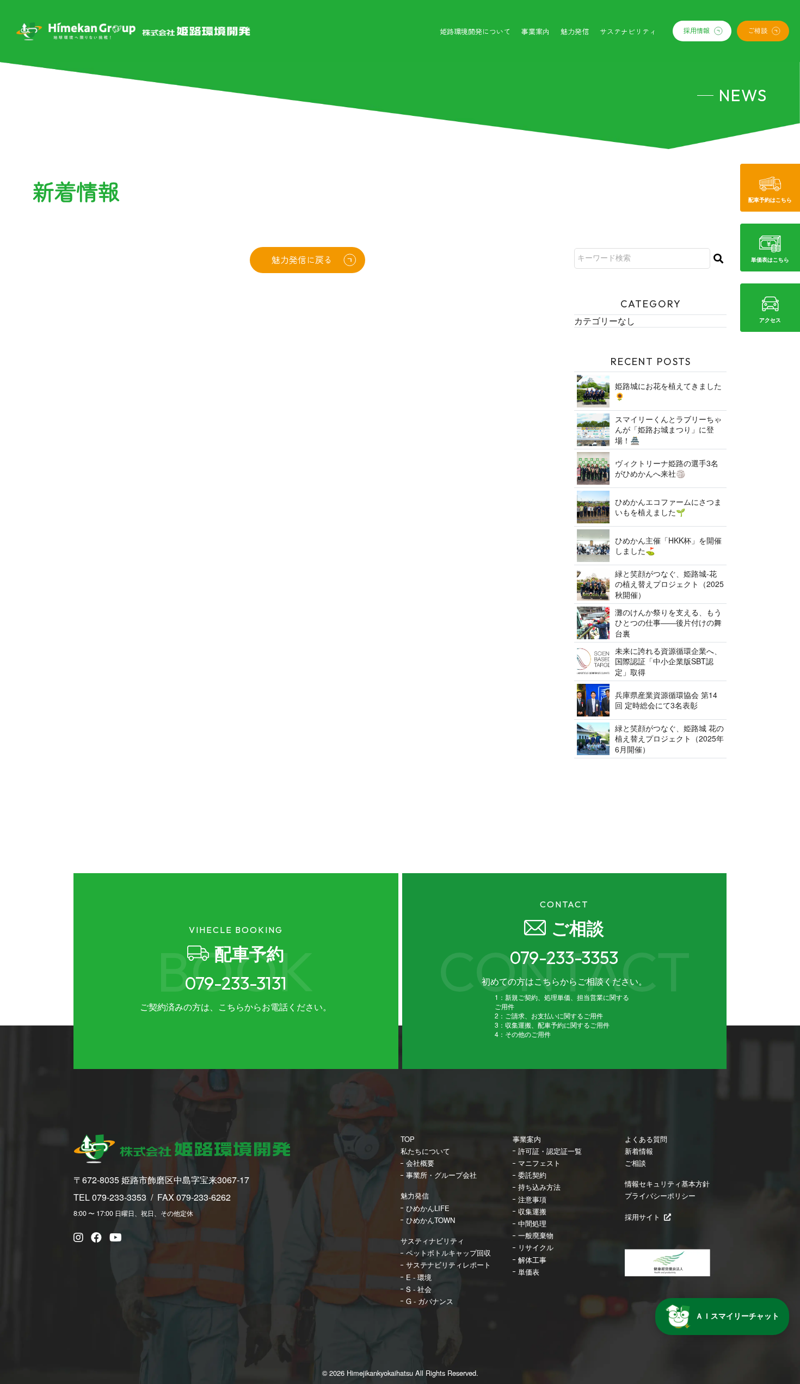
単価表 (528, 1272)
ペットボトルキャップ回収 (448, 1253)
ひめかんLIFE (428, 1208)
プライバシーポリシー (660, 1196)
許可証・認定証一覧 (550, 1151)
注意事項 (532, 1199)
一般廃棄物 (535, 1235)
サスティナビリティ (432, 1241)
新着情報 (639, 1151)
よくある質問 (646, 1139)
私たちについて (425, 1151)
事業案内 (527, 1139)
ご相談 (757, 30)
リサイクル (535, 1247)
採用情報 (697, 30)
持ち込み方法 (539, 1187)
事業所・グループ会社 (441, 1175)
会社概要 (420, 1163)
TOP (408, 1139)
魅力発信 (415, 1196)
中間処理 (532, 1223)
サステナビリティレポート (448, 1265)
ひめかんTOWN (430, 1220)
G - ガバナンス (429, 1301)
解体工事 (532, 1260)
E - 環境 (419, 1277)
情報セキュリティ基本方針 (667, 1184)
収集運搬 (532, 1211)
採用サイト (642, 1217)
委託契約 (532, 1175)
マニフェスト (539, 1163)
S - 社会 (419, 1289)
